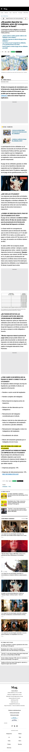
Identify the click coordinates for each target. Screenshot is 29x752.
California (6, 12)
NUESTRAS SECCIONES (14, 730)
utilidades (4, 486)
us (9, 737)
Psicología (20, 12)
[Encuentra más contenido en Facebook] (2, 52)
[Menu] (2, 9)
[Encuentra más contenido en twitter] (5, 52)
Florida (2, 12)
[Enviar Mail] (2, 79)
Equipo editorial (14, 690)
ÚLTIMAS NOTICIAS (7, 642)
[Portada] (14, 689)
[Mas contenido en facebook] (12, 726)
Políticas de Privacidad (14, 712)
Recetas (20, 744)
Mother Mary (26, 12)
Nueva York (15, 12)
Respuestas (9, 733)
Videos (20, 733)
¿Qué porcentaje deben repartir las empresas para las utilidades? (19, 132)
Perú (10, 486)
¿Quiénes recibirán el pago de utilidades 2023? (19, 140)
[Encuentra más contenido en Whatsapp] (8, 52)
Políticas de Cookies (14, 715)
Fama (9, 740)
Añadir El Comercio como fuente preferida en (14, 18)
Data (20, 737)
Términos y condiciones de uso (14, 710)
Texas (10, 12)
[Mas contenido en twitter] (14, 726)
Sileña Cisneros (7, 79)
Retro (20, 740)
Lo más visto (5, 491)
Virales (9, 744)
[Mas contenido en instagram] (17, 726)
